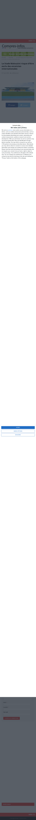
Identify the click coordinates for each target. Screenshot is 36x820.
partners (10, 130)
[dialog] (18, 410)
